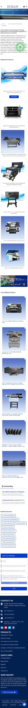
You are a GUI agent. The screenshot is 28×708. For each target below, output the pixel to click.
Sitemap (4, 705)
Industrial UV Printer (7, 635)
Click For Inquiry (8, 692)
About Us (3, 668)
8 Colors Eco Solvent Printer (8, 530)
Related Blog (8, 486)
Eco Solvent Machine (20, 523)
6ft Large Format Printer (7, 527)
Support (3, 664)
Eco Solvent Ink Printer (7, 523)
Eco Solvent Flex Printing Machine (10, 519)
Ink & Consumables (6, 651)
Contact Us (4, 671)
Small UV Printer (6, 638)
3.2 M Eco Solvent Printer (8, 534)
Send (14, 588)
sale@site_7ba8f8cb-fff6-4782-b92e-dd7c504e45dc (14, 623)
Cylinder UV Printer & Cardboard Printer (13, 648)
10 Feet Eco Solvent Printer (8, 546)
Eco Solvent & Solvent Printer (10, 645)
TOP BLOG (13, 705)
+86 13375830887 (9, 614)
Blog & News (4, 661)
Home (3, 23)
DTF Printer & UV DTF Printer (9, 641)
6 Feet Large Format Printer (8, 538)
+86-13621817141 (8, 611)
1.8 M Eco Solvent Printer (8, 542)
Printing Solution (5, 658)
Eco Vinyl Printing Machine (8, 515)
